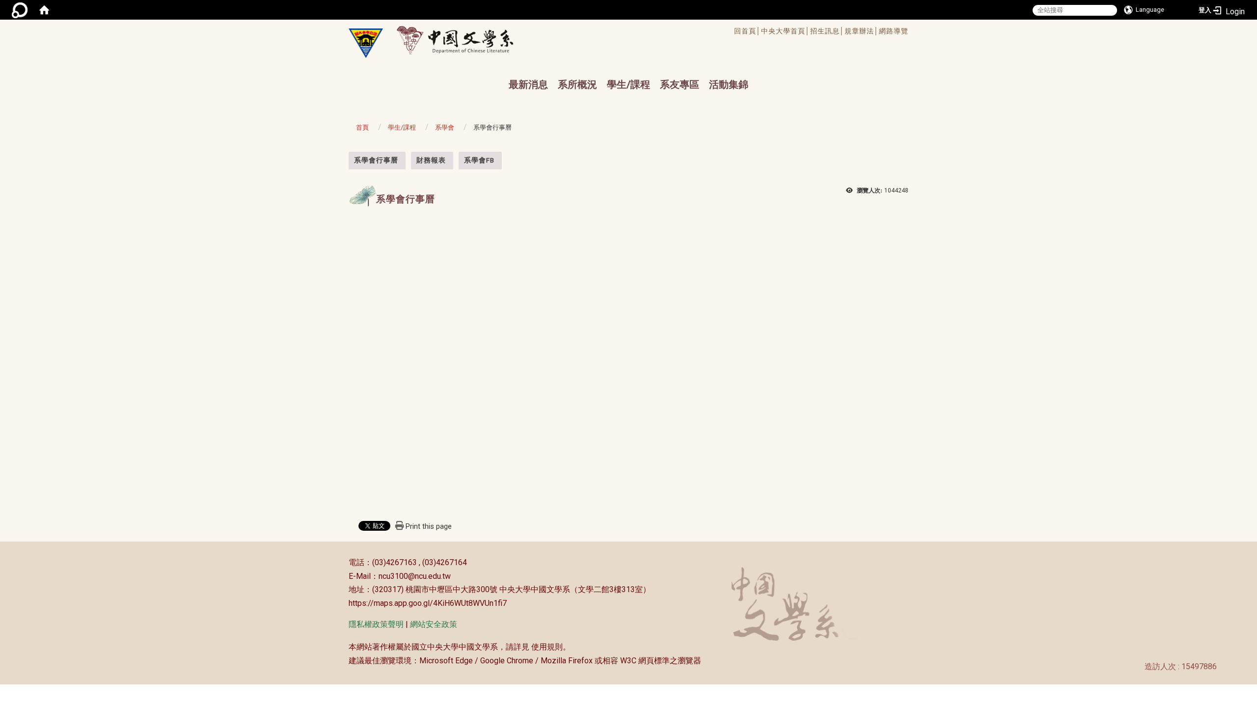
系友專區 (679, 84)
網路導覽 (893, 31)
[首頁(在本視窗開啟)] (44, 10)
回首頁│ (747, 31)
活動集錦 (728, 84)
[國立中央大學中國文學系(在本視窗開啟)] (366, 43)
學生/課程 (628, 84)
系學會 (444, 127)
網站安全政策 (433, 624)
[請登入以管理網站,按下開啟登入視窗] (19, 10)
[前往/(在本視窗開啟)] (464, 40)
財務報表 (431, 160)
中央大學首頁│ (785, 31)
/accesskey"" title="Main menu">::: (596, 32)
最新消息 (528, 84)
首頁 (362, 127)
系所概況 (577, 84)
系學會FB (479, 160)
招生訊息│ (827, 31)
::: (343, 157)
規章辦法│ (862, 31)
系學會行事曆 (376, 160)
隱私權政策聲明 (376, 624)
